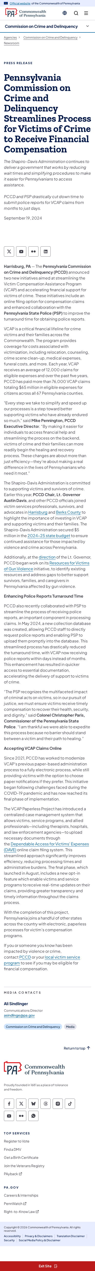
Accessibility (12, 1236)
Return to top (74, 1048)
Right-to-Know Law (19, 1212)
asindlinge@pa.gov (19, 1015)
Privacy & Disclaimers (39, 1236)
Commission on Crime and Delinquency (41, 26)
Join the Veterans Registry (24, 1166)
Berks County (68, 512)
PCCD (25, 957)
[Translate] (64, 13)
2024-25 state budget (49, 535)
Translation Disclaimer (71, 1236)
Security (9, 1240)
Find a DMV (12, 1149)
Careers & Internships (21, 1195)
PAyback (11, 1174)
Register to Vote (16, 1141)
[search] (76, 13)
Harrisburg (38, 512)
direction (47, 557)
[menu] (86, 13)
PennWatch (13, 1203)
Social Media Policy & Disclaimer (39, 1240)
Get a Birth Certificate (21, 1157)
